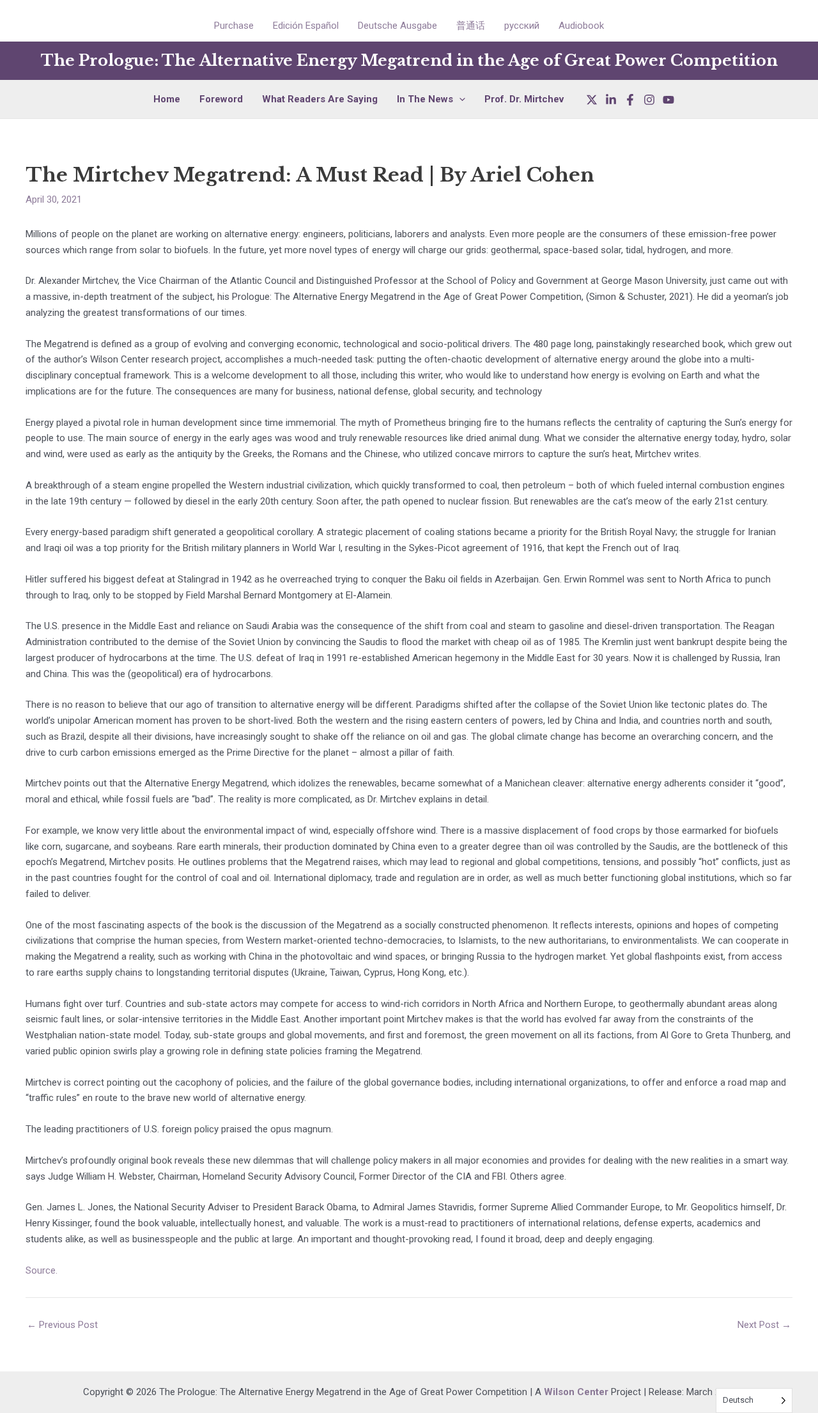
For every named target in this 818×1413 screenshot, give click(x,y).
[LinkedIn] (611, 99)
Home (166, 99)
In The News (425, 99)
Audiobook (581, 25)
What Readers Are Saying (320, 99)
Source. (43, 1270)
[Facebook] (630, 99)
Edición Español (306, 25)
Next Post (764, 1325)
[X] (592, 99)
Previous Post (62, 1325)
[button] (459, 99)
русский (521, 25)
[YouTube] (668, 99)
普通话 (470, 25)
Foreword (221, 99)
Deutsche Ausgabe (397, 25)
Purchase (234, 25)
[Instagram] (649, 99)
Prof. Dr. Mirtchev (524, 99)
